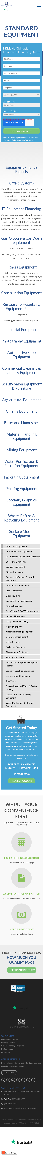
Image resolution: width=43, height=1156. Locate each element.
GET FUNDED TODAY (23, 929)
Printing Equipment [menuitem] (15, 657)
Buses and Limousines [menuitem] (16, 561)
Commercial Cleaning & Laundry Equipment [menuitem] (21, 579)
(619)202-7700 (10, 1103)
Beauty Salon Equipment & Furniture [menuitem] (23, 556)
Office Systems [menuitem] (13, 642)
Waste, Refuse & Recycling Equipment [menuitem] (18, 696)
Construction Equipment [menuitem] (17, 585)
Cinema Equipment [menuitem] (15, 572)
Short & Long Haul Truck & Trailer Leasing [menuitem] (21, 688)
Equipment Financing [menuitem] (9, 1039)
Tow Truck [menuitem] (11, 681)
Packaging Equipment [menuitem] (16, 647)
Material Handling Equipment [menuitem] (19, 631)
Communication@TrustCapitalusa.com (20, 1108)
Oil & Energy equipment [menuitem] (17, 636)
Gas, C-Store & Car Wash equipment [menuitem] (22, 611)
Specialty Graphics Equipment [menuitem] (20, 670)
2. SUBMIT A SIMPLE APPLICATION (21, 893)
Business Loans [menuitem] (7, 1049)
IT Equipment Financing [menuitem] (17, 621)
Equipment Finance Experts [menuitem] (19, 601)
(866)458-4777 (18, 1099)
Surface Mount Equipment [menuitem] (18, 676)
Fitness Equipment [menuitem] (14, 606)
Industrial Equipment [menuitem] (15, 616)
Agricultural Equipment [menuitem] (17, 546)
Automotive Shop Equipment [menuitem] (19, 551)
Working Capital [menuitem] (8, 1042)
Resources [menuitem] (5, 1052)
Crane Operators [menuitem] (14, 590)
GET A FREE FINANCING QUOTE (22, 858)
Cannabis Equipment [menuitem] (15, 567)
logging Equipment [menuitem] (14, 626)
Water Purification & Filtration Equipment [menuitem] (20, 704)
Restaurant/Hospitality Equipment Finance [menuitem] (22, 664)
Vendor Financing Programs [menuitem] (12, 1046)
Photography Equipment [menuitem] (17, 652)
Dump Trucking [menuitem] (13, 595)
